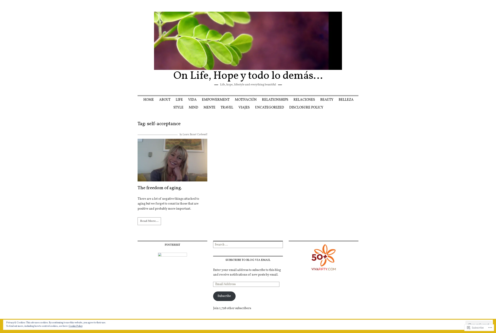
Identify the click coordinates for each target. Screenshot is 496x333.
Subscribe (224, 296)
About (164, 99)
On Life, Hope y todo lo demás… (248, 76)
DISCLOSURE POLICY (306, 107)
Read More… (149, 221)
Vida (192, 99)
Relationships (275, 99)
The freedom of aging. (160, 188)
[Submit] (280, 245)
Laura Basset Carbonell (195, 134)
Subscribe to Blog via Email (248, 260)
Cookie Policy (76, 326)
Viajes (244, 107)
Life (179, 99)
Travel (227, 107)
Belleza (346, 99)
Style (178, 107)
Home (148, 99)
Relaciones (304, 99)
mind (193, 107)
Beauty (326, 99)
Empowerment (216, 99)
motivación (246, 99)
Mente (209, 107)
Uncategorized (269, 107)
